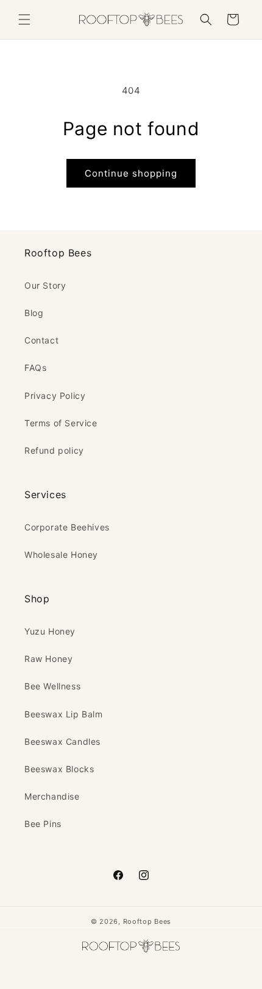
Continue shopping (131, 173)
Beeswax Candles (62, 741)
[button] (24, 19)
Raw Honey (48, 658)
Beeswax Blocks (59, 769)
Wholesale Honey (61, 554)
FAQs (35, 367)
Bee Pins (43, 823)
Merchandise (52, 796)
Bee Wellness (52, 686)
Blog (33, 313)
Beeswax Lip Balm (63, 714)
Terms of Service (60, 423)
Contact (41, 340)
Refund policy (54, 450)
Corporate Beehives (67, 527)
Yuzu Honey (50, 631)
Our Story (45, 285)
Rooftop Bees (147, 921)
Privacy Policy (54, 395)
